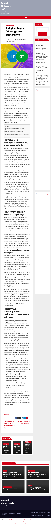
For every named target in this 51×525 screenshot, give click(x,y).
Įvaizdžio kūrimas (27, 521)
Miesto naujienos (10, 521)
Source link (6, 414)
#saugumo (22, 39)
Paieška (38, 24)
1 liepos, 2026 (32, 476)
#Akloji (15, 39)
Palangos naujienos (33, 523)
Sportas (29, 485)
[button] (49, 17)
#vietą (13, 41)
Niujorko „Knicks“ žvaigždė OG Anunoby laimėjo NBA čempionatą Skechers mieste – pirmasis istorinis (42, 69)
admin (5, 452)
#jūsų (18, 39)
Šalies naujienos (42, 512)
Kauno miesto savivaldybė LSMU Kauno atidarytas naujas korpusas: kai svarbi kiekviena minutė (42, 56)
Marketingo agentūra (10, 519)
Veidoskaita (35, 521)
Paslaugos (48, 515)
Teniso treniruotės (43, 521)
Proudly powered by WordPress (7, 513)
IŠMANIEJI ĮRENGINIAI (9, 25)
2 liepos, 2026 (7, 476)
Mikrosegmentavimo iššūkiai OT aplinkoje (14, 131)
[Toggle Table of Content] (27, 126)
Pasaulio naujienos (34, 512)
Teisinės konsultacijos (20, 519)
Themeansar (3, 514)
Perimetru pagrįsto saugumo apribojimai (15, 132)
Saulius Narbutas (18, 521)
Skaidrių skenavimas (32, 519)
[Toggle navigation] (25, 18)
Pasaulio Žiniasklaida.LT (6, 6)
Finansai (48, 512)
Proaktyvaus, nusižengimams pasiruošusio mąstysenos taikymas (17, 135)
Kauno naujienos (14, 523)
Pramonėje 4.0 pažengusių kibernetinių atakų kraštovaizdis (14, 129)
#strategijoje (8, 41)
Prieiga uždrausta (40, 62)
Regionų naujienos (23, 523)
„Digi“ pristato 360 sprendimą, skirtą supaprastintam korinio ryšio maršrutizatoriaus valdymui (10, 425)
